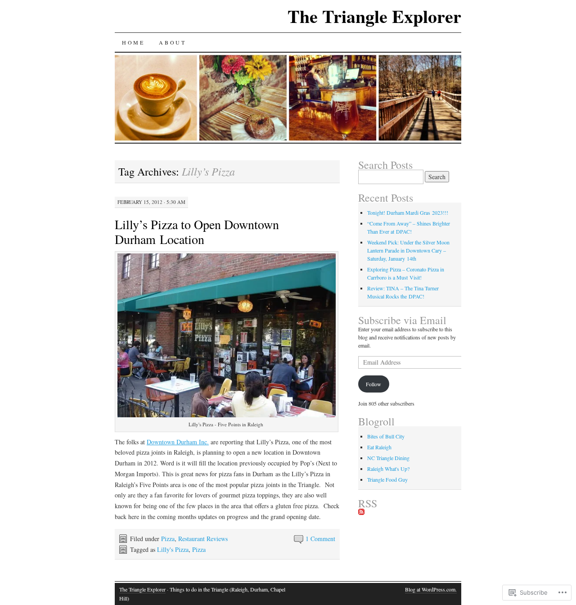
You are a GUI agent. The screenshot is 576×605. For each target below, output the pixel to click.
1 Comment (320, 538)
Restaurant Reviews (203, 538)
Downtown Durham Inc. (178, 442)
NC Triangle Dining (388, 457)
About (172, 42)
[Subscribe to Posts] (361, 512)
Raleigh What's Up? (388, 468)
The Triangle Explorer (374, 16)
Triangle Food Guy (387, 479)
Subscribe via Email (402, 320)
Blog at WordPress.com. (431, 589)
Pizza (168, 538)
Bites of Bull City (386, 436)
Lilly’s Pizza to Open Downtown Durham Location (197, 232)
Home (133, 42)
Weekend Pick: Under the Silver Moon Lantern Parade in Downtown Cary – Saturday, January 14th (408, 250)
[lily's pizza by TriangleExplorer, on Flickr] (226, 415)
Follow (373, 384)
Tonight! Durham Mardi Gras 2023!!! (407, 212)
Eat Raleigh (379, 447)
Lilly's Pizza (173, 549)
